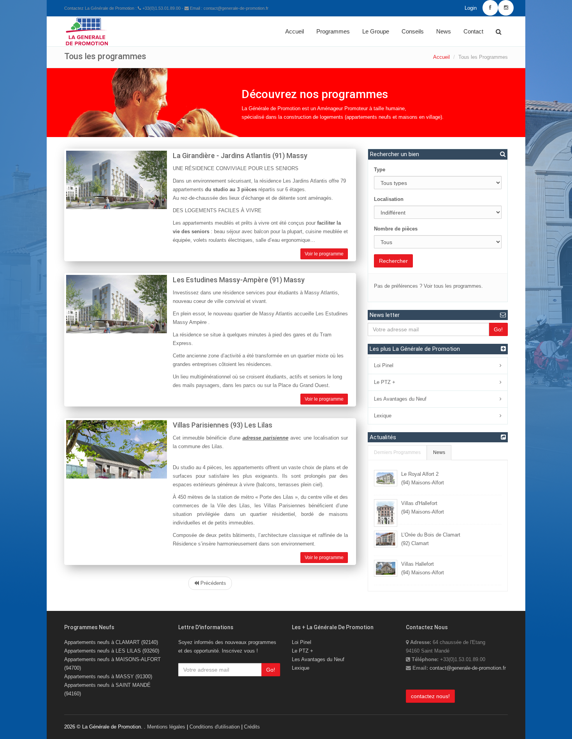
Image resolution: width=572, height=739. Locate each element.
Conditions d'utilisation (214, 727)
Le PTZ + (384, 382)
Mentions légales (166, 727)
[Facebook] (490, 8)
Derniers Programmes (397, 452)
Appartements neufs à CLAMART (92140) (111, 642)
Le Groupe (375, 31)
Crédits (252, 727)
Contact (473, 31)
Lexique (382, 416)
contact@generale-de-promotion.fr (468, 668)
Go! (498, 329)
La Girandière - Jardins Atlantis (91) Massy (240, 155)
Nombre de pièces (396, 229)
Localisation (389, 199)
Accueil (294, 31)
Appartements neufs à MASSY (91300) (108, 676)
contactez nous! (430, 696)
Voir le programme (324, 254)
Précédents (212, 583)
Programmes (333, 31)
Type (379, 169)
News (443, 31)
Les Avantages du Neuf (400, 399)
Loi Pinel (383, 365)
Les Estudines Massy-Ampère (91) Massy (239, 280)
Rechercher (393, 261)
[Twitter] (506, 8)
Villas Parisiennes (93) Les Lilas (222, 425)
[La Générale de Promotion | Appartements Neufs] (87, 26)
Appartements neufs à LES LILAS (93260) (111, 651)
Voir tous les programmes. (453, 286)
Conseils (413, 31)
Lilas (217, 446)
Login (471, 8)
